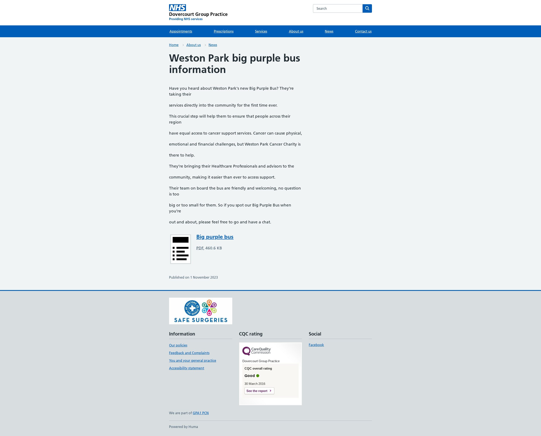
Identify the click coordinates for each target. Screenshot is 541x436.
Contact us (363, 31)
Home (174, 45)
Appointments (180, 31)
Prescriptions (224, 31)
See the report (256, 391)
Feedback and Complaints (189, 353)
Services (261, 31)
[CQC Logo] (256, 351)
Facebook (316, 345)
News (329, 31)
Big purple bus (215, 236)
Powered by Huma (183, 427)
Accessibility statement (186, 368)
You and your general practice (192, 360)
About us (296, 31)
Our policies (178, 345)
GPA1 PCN (201, 413)
